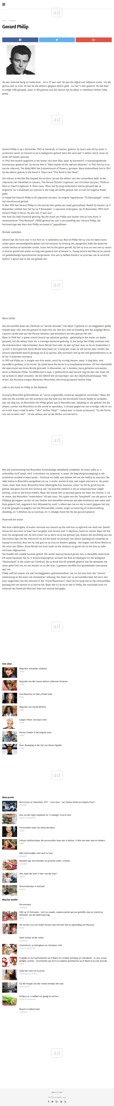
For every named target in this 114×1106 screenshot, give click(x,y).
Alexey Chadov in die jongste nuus (35, 732)
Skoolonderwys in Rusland (32, 886)
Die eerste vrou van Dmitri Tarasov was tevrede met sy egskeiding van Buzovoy (56, 925)
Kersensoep (25, 904)
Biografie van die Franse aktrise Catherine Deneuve (43, 681)
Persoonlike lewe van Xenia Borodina (37, 827)
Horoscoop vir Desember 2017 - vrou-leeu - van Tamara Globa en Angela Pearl (56, 802)
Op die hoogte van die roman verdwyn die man (41, 983)
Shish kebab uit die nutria (31, 937)
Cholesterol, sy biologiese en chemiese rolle (40, 945)
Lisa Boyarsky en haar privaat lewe (35, 694)
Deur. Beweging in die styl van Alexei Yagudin (40, 745)
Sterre (4, 21)
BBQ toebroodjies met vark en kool (36, 853)
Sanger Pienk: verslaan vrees (33, 720)
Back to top (57, 1092)
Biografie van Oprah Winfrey (32, 707)
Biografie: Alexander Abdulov (33, 668)
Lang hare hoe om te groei (31, 971)
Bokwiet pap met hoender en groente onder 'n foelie (44, 861)
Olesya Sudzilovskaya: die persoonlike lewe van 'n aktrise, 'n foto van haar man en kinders (62, 840)
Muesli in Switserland (29, 1009)
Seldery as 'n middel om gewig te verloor (39, 996)
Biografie (12, 21)
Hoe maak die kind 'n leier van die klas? (38, 873)
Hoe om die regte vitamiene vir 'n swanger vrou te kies (45, 815)
